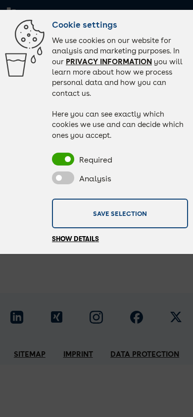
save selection (120, 213)
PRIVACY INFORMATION (109, 61)
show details (75, 239)
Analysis (95, 178)
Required (95, 160)
